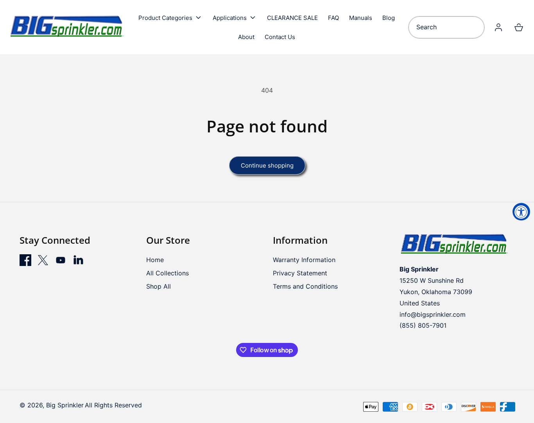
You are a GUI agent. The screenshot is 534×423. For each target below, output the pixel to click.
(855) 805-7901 (423, 325)
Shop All (158, 286)
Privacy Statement (300, 273)
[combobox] (446, 27)
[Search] (475, 27)
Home (155, 260)
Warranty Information (304, 260)
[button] (170, 17)
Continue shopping (267, 165)
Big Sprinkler (65, 405)
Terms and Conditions (305, 286)
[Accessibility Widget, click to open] (521, 211)
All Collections (167, 273)
